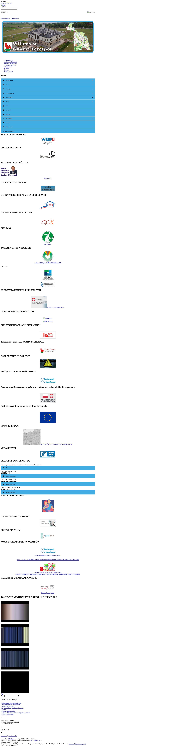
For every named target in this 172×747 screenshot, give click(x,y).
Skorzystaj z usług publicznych (55, 307)
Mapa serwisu (15, 18)
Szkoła (49, 101)
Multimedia (49, 118)
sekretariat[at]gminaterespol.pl (77, 744)
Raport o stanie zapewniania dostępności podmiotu (16, 713)
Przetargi (8, 110)
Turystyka (49, 89)
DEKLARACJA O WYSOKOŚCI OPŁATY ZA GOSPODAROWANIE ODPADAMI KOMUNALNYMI (48, 560)
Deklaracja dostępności (47, 593)
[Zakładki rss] (2, 694)
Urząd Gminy (49, 80)
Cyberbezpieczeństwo (8, 714)
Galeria (7, 106)
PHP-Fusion (11, 739)
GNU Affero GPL (35, 740)
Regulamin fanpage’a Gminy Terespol (12, 708)
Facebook (3, 3)
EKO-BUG (47, 244)
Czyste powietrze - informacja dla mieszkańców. (47, 572)
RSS (8, 3)
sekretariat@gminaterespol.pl (9, 736)
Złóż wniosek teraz (10, 468)
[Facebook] (1, 694)
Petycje (8, 114)
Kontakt (8, 123)
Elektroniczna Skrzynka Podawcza (11, 703)
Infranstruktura (49, 93)
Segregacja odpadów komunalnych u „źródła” (48, 555)
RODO (4, 709)
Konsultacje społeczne (8, 131)
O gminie (49, 85)
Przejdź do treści (5, 18)
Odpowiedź (47, 178)
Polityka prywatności (7, 706)
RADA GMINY (49, 127)
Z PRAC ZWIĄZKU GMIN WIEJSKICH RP (47, 262)
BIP (11, 3)
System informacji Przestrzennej (11, 704)
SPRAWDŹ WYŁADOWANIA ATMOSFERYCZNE (56, 444)
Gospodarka (49, 97)
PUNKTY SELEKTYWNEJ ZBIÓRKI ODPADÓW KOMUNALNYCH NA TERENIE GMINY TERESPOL (47, 574)
